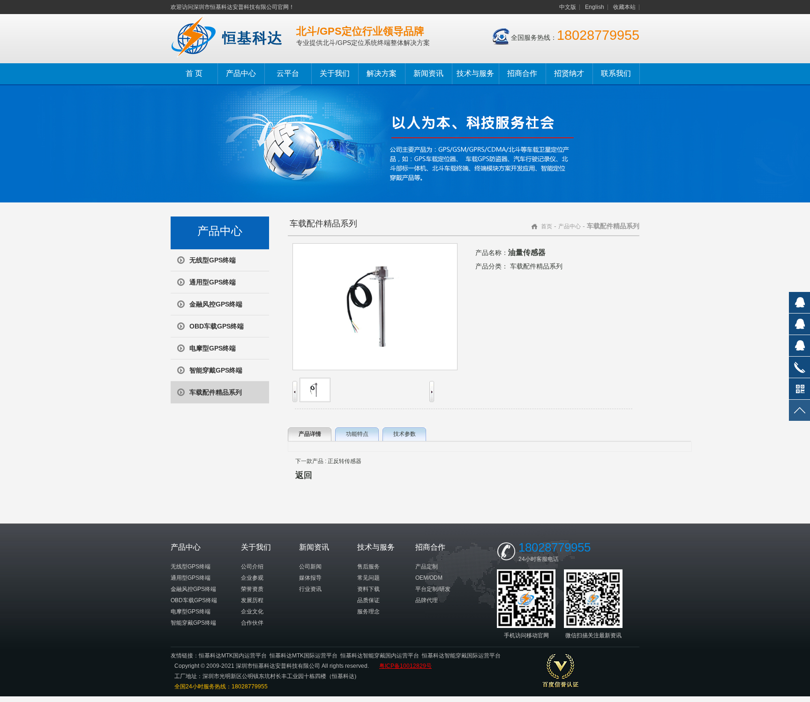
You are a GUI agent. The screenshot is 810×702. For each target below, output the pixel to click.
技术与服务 (475, 73)
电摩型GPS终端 (212, 348)
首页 (546, 226)
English (594, 7)
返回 (303, 475)
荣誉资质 (252, 589)
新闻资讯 (428, 73)
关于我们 (335, 73)
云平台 (288, 73)
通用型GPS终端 (212, 282)
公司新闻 (310, 566)
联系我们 (616, 73)
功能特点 (357, 434)
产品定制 (426, 566)
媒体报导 (310, 578)
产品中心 (241, 73)
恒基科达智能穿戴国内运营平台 (379, 655)
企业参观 (252, 578)
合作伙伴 (252, 623)
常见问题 (368, 578)
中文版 (567, 7)
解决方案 (382, 73)
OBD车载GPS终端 (216, 326)
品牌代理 (426, 600)
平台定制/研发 (432, 589)
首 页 (194, 73)
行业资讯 (310, 589)
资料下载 (368, 589)
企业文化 (252, 611)
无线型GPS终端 (212, 260)
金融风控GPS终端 (215, 304)
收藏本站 (624, 7)
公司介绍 (252, 566)
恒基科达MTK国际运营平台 (304, 655)
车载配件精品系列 (215, 392)
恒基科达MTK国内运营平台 (233, 655)
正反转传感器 (344, 461)
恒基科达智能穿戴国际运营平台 (461, 655)
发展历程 (252, 600)
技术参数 (404, 434)
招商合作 (522, 73)
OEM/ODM (428, 578)
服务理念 (368, 611)
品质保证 (368, 600)
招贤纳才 (569, 73)
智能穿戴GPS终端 (215, 370)
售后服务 (368, 566)
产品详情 (310, 434)
